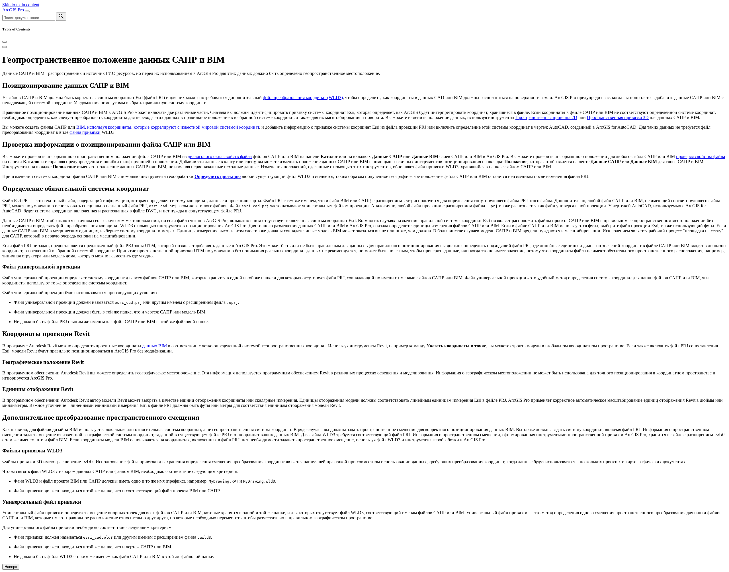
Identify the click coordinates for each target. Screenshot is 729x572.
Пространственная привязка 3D (618, 117)
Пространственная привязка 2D (546, 117)
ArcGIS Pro (13, 9)
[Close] (4, 42)
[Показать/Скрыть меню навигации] (27, 11)
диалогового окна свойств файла (220, 156)
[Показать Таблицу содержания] (4, 47)
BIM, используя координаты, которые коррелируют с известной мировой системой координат (167, 127)
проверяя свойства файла (700, 156)
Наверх (11, 567)
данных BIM (154, 345)
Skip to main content (20, 4)
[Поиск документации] (61, 17)
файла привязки (85, 132)
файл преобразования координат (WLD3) (303, 97)
